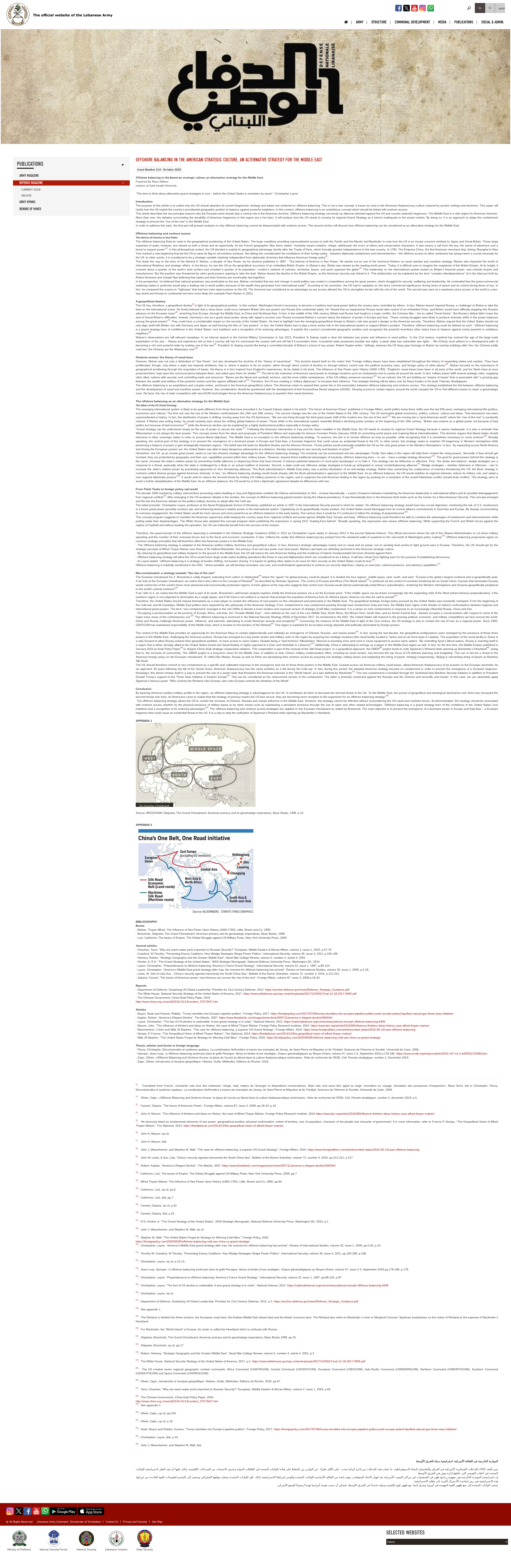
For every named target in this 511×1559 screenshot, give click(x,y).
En (480, 8)
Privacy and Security (135, 1521)
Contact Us (112, 1521)
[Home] (18, 14)
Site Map (157, 1521)
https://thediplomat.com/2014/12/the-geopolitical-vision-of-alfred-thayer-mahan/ (302, 1033)
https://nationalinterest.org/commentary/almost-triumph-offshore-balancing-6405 (334, 1021)
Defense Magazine (31, 183)
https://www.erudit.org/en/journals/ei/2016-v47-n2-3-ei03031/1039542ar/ (441, 1053)
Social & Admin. (492, 22)
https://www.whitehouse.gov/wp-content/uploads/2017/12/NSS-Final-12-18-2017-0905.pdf (300, 993)
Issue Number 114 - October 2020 (159, 169)
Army (359, 22)
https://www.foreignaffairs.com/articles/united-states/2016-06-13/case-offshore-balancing (359, 1029)
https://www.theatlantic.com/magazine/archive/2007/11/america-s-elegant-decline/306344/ (275, 1017)
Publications (463, 22)
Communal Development (412, 22)
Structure (379, 22)
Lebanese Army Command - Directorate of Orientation (69, 1521)
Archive (26, 195)
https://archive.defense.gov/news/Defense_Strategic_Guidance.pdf (307, 989)
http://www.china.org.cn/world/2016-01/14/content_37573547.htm (177, 1001)
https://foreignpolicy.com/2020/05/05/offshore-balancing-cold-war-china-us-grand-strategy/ (324, 1037)
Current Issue (31, 189)
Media (442, 22)
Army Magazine (29, 176)
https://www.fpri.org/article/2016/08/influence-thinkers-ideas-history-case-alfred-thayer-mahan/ (370, 1025)
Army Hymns (27, 202)
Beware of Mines (30, 209)
